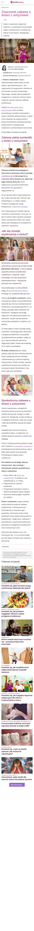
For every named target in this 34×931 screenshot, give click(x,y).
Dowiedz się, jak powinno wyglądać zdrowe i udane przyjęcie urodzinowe (12, 613)
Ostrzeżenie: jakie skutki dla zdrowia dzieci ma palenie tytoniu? (16, 778)
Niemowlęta (5, 637)
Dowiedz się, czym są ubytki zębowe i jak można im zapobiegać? (13, 751)
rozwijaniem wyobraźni (23, 446)
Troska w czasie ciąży (8, 775)
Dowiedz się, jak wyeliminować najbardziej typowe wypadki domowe (15, 669)
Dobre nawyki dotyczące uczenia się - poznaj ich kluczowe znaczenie (16, 641)
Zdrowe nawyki (6, 747)
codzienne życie (8, 176)
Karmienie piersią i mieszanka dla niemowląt (16, 721)
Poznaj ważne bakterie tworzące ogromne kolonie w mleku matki (15, 724)
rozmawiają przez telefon (18, 291)
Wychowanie (5, 7)
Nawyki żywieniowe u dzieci (10, 609)
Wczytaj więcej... (17, 785)
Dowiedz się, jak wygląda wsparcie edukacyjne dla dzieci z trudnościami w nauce (16, 697)
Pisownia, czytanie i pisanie (10, 583)
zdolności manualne (20, 207)
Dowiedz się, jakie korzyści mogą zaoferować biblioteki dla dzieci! (16, 587)
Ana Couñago (19, 69)
